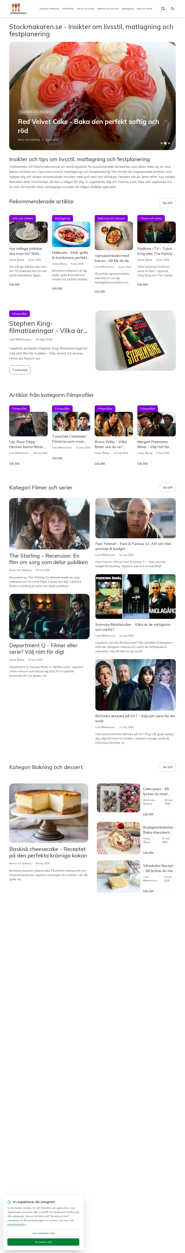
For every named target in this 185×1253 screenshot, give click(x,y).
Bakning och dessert (108, 8)
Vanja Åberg (25, 139)
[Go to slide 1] (162, 143)
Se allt (168, 203)
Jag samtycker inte (43, 1233)
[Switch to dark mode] (172, 8)
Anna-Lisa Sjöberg (20, 570)
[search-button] (163, 9)
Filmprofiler (68, 8)
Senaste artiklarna (49, 8)
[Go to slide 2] (165, 143)
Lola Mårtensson (104, 266)
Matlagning (128, 8)
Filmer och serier (85, 8)
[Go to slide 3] (168, 143)
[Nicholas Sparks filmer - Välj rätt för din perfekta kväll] (92, 96)
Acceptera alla (43, 1242)
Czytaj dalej (19, 370)
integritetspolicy (16, 1224)
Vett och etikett (144, 8)
